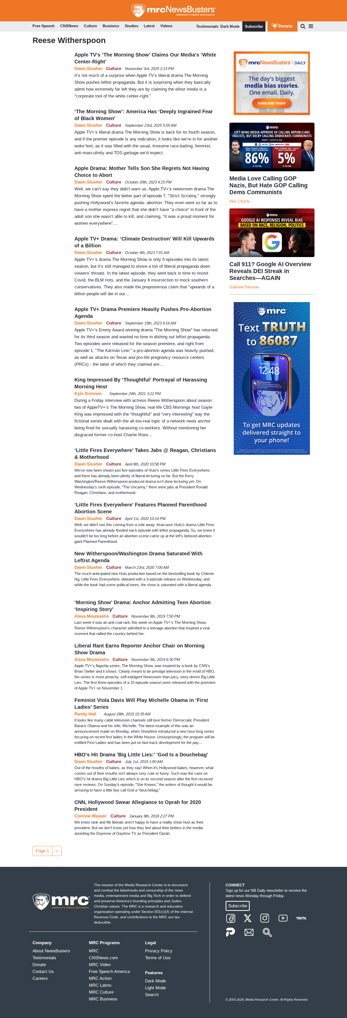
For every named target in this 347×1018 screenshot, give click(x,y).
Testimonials (207, 26)
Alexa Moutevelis (91, 616)
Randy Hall (85, 714)
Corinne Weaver (90, 816)
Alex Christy (239, 201)
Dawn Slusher (88, 68)
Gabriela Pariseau (244, 287)
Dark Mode (230, 26)
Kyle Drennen (88, 393)
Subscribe (254, 26)
